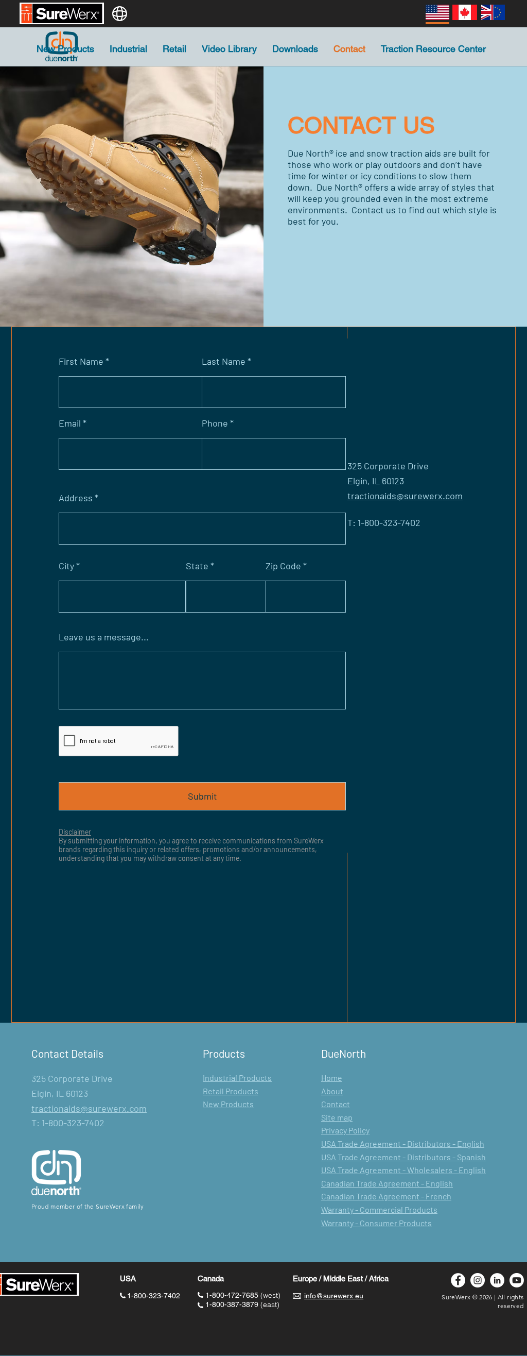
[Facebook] (458, 1280)
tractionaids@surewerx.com (89, 1108)
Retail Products (230, 1091)
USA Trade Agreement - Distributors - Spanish (403, 1157)
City (66, 565)
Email (70, 423)
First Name (81, 361)
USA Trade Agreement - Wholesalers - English (403, 1170)
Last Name (223, 361)
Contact (335, 1104)
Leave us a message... (104, 636)
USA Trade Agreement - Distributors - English (402, 1143)
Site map (337, 1117)
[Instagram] (477, 1280)
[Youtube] (517, 1280)
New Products (228, 1104)
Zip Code (283, 565)
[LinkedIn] (497, 1280)
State (197, 565)
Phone (215, 423)
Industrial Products (237, 1077)
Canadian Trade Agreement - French (386, 1196)
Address (76, 497)
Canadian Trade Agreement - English (387, 1183)
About (332, 1091)
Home (331, 1077)
